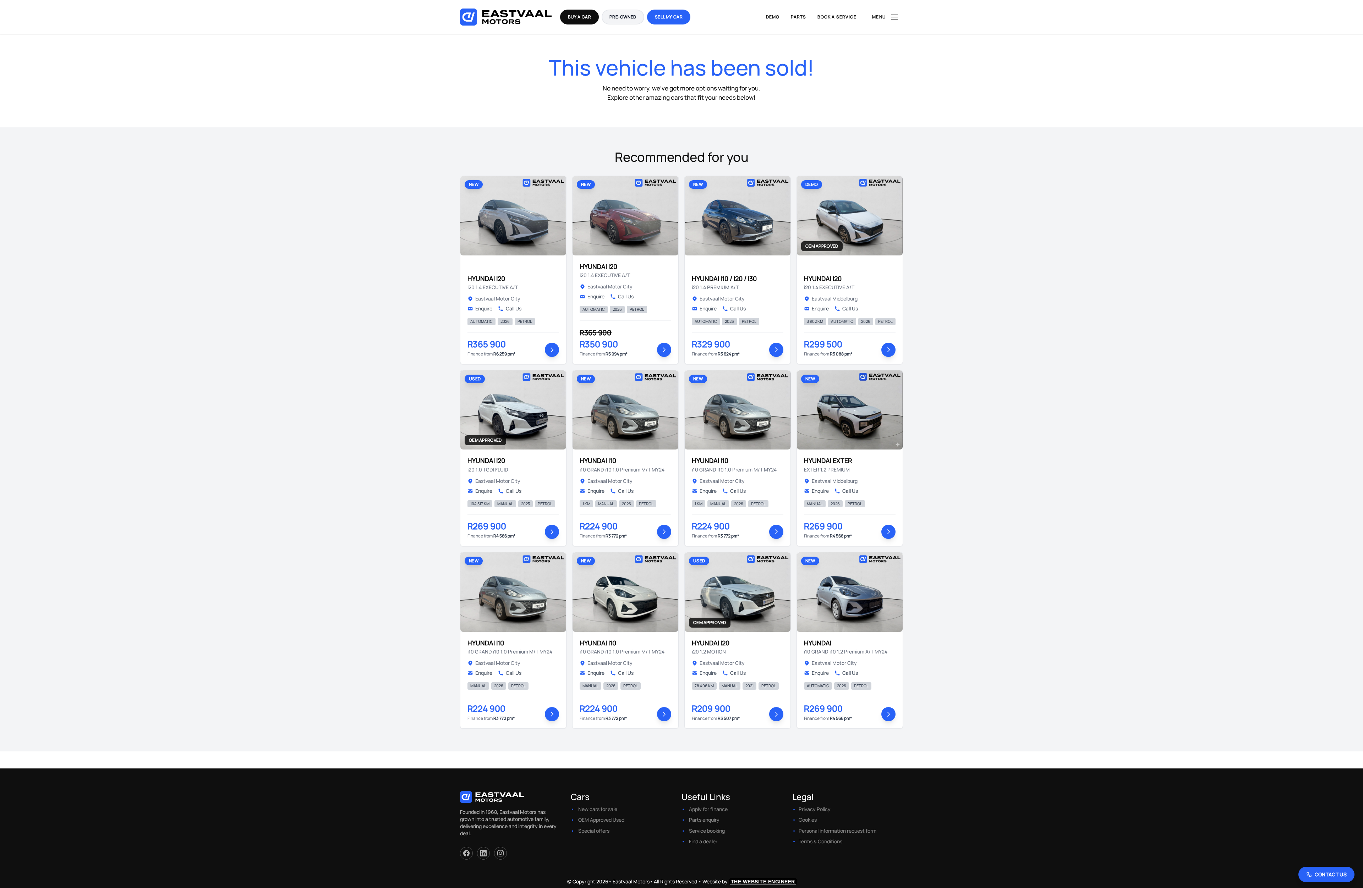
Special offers (593, 830)
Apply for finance (708, 809)
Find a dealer (703, 841)
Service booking (707, 830)
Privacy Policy (815, 809)
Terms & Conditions (820, 841)
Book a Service (836, 17)
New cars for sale (597, 809)
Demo (773, 17)
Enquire (483, 308)
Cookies (808, 819)
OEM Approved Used (601, 819)
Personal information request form (837, 830)
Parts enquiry (704, 819)
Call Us (513, 308)
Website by (748, 881)
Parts (798, 17)
